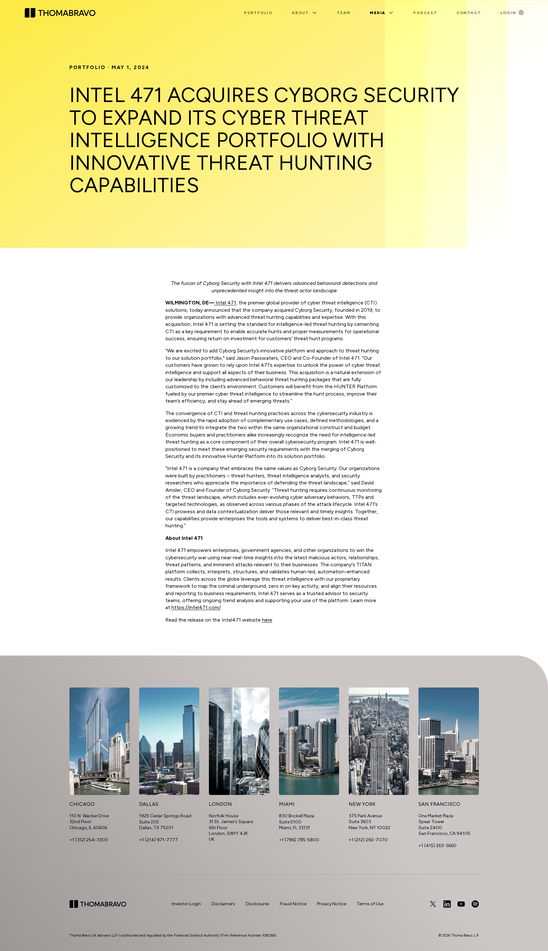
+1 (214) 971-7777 (158, 840)
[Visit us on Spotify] (475, 904)
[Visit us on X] (433, 904)
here (267, 620)
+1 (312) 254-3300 (88, 840)
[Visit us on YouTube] (461, 904)
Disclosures (257, 904)
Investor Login (186, 904)
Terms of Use (370, 904)
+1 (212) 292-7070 (368, 840)
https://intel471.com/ (196, 607)
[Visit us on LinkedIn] (447, 904)
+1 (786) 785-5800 (299, 840)
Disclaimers (223, 904)
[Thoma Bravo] (97, 904)
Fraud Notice (293, 904)
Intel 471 (225, 303)
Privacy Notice (331, 904)
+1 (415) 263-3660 (437, 845)
